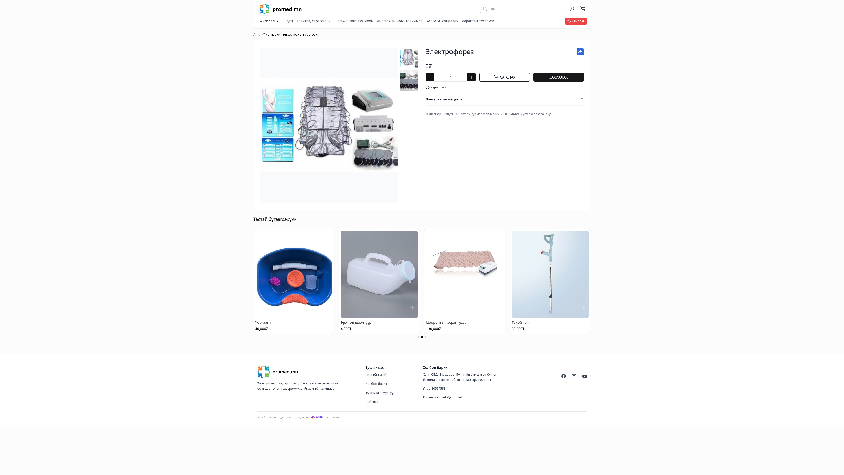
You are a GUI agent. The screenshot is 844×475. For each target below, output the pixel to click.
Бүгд (289, 20)
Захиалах (558, 77)
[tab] (409, 58)
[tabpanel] (329, 125)
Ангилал (267, 21)
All (255, 34)
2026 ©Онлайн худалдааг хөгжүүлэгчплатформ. (298, 417)
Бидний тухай (376, 375)
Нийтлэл (372, 402)
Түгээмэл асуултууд (380, 393)
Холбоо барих (376, 384)
